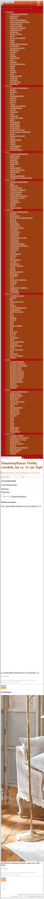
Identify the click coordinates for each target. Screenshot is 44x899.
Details (3, 686)
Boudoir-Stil (14, 16)
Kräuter (12, 258)
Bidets (12, 166)
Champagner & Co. (17, 302)
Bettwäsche (14, 186)
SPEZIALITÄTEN (12, 294)
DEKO (8, 390)
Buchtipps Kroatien (17, 372)
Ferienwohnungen (16, 382)
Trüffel (12, 348)
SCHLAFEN (10, 180)
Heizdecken (14, 32)
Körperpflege (14, 442)
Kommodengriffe (16, 408)
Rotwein (13, 334)
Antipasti (13, 298)
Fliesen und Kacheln (17, 402)
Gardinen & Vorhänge (18, 28)
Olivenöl (13, 320)
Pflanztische (14, 274)
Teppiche (13, 72)
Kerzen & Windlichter (18, 38)
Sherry (12, 340)
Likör (12, 316)
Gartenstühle (14, 248)
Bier (11, 300)
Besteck (13, 90)
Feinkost (13, 306)
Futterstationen (15, 226)
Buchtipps (13, 18)
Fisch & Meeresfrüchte (18, 308)
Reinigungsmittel (16, 450)
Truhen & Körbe (16, 76)
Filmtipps (13, 384)
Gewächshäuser (15, 254)
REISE (7, 360)
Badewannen (14, 158)
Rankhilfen (14, 276)
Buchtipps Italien (16, 370)
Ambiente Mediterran (18, 496)
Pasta (12, 324)
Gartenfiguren (15, 232)
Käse (12, 314)
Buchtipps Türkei (16, 380)
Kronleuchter (14, 46)
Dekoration (14, 400)
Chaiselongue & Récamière (19, 22)
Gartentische (14, 250)
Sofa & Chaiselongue (17, 64)
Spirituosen (14, 344)
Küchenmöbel (15, 126)
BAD (7, 152)
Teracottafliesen (15, 146)
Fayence (13, 102)
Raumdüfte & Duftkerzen (19, 448)
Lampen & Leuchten (17, 48)
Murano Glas (14, 412)
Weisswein (14, 354)
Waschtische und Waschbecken (21, 178)
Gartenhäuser (14, 234)
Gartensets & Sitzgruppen (19, 246)
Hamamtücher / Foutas (18, 440)
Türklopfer (14, 78)
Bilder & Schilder (16, 396)
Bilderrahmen (15, 398)
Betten (12, 184)
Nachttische (14, 200)
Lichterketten (14, 410)
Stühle (12, 68)
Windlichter (14, 290)
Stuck (12, 422)
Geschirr (13, 110)
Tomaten (13, 284)
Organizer (13, 416)
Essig (12, 304)
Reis (11, 330)
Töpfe (12, 286)
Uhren (12, 424)
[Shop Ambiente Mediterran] (16, 8)
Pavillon (13, 270)
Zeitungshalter (15, 432)
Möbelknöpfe (15, 414)
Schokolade (14, 338)
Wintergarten (14, 292)
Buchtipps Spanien (16, 378)
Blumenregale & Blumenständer (21, 218)
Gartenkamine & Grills (18, 238)
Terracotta (13, 282)
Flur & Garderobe (16, 26)
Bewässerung (15, 216)
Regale (12, 54)
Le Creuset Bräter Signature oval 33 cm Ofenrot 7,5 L (20, 673)
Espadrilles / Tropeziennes (19, 438)
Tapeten (13, 70)
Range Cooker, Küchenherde (20, 132)
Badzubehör (14, 164)
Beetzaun (13, 214)
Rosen (12, 278)
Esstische (13, 98)
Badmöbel (13, 160)
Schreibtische (14, 58)
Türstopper (14, 80)
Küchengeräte (15, 122)
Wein (12, 352)
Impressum (5, 489)
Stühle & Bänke (15, 140)
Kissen (12, 40)
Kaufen (3, 688)
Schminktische (15, 202)
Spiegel (12, 66)
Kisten (12, 42)
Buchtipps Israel (15, 368)
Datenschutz (5, 492)
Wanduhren (14, 84)
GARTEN (9, 210)
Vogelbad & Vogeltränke (19, 288)
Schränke (13, 56)
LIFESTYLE (10, 434)
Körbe (12, 120)
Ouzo (12, 322)
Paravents (13, 52)
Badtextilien (14, 162)
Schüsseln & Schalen (17, 136)
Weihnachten (14, 428)
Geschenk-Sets (15, 310)
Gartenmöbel (14, 242)
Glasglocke (14, 112)
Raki (11, 328)
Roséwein (13, 332)
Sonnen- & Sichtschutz (18, 280)
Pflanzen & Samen (16, 272)
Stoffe (12, 420)
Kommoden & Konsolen (19, 44)
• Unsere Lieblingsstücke (19, 14)
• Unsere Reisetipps (17, 362)
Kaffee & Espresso (16, 312)
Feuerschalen (14, 224)
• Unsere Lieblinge (16, 436)
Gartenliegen (14, 240)
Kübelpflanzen (15, 260)
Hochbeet (13, 256)
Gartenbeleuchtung (16, 228)
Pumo (12, 418)
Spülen (12, 138)
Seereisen (13, 388)
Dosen (12, 94)
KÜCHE (8, 86)
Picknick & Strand (16, 444)
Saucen (12, 336)
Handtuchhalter (15, 168)
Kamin (12, 36)
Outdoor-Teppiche (16, 266)
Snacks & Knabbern (17, 342)
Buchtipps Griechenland (18, 366)
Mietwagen (14, 386)
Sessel (12, 60)
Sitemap (40, 894)
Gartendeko (14, 230)
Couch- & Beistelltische (18, 20)
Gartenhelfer (14, 236)
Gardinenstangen (16, 30)
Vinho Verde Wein (16, 350)
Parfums (13, 446)
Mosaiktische (14, 50)
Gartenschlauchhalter (17, 244)
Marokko (13, 318)
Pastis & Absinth (16, 326)
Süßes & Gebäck (16, 346)
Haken (12, 406)
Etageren (13, 100)
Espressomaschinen (17, 96)
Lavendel (13, 262)
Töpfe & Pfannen (16, 150)
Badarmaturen (15, 156)
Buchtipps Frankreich (17, 364)
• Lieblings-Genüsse (17, 296)
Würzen (13, 358)
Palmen (12, 268)
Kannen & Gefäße (16, 118)
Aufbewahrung (15, 394)
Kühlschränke (15, 128)
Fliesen (12, 104)
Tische (12, 74)
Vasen (12, 426)
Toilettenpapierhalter (17, 176)
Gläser (12, 114)
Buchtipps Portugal (17, 376)
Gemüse (13, 252)
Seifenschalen (15, 172)
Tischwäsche (14, 148)
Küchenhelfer (15, 124)
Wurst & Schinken (16, 356)
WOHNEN (9, 12)
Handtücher (14, 116)
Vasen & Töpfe (15, 82)
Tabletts (12, 142)
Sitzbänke (13, 62)
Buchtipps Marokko (17, 374)
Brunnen (13, 220)
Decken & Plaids (16, 24)
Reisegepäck (14, 452)
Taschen (13, 454)
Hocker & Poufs (16, 34)
